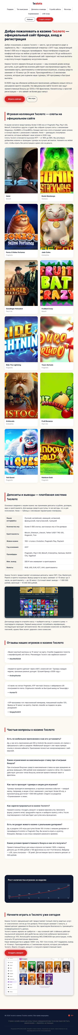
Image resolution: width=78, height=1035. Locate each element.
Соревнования (33, 14)
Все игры (67, 9)
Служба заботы (55, 9)
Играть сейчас (14, 99)
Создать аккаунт (45, 19)
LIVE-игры (46, 14)
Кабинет (30, 19)
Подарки (10, 9)
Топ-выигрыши (22, 9)
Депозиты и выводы (38, 9)
